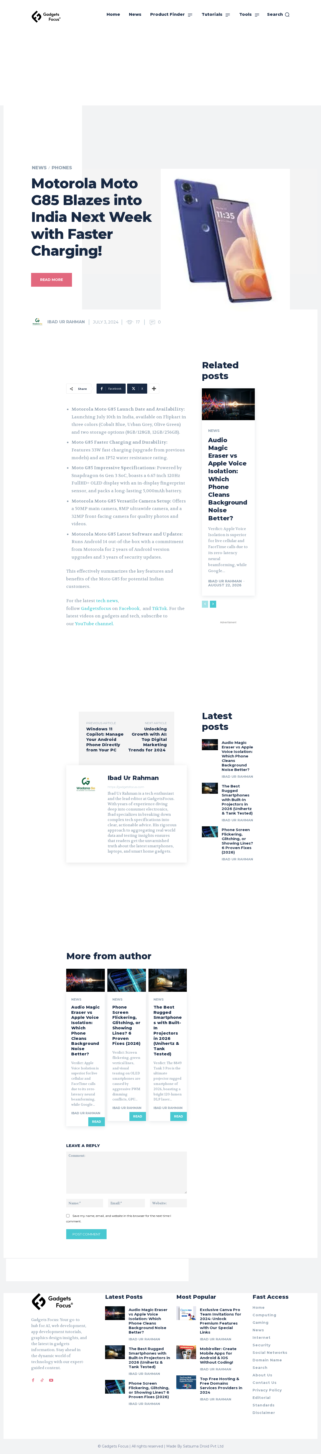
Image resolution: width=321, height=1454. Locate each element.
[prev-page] (205, 604)
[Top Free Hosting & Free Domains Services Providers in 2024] (186, 1382)
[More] (154, 389)
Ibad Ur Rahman (66, 321)
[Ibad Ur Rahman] (39, 322)
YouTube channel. (94, 623)
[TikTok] (42, 1380)
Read (96, 1121)
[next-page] (213, 604)
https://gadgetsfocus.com (126, 787)
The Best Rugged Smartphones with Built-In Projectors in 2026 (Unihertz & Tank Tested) (167, 1030)
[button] (278, 14)
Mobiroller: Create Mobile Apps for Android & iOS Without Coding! (218, 1355)
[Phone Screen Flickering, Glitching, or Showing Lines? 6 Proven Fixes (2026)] (126, 980)
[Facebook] (33, 1380)
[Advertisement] (160, 68)
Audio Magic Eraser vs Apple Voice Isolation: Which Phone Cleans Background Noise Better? (85, 1030)
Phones (62, 168)
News (39, 168)
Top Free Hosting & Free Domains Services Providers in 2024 (221, 1385)
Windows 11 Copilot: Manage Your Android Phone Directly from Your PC (105, 739)
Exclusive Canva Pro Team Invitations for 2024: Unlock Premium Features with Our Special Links (220, 1321)
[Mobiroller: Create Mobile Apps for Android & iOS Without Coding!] (186, 1352)
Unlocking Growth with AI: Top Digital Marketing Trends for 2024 (147, 739)
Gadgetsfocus (96, 608)
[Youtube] (51, 1380)
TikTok (159, 608)
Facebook (129, 608)
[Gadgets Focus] (46, 17)
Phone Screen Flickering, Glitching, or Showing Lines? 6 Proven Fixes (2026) (126, 1025)
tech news (107, 600)
